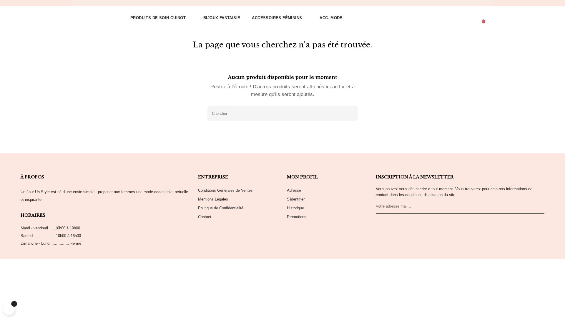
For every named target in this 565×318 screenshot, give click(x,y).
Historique (295, 208)
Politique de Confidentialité (220, 208)
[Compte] (456, 18)
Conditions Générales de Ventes (225, 190)
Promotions (296, 217)
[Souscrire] (539, 206)
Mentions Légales (213, 199)
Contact (204, 217)
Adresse (294, 190)
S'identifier (296, 199)
